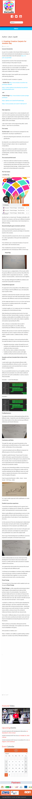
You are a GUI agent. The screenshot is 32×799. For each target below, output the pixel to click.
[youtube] (20, 17)
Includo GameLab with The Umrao (10, 735)
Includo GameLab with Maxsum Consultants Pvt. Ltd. (15, 740)
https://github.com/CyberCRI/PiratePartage (13, 100)
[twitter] (16, 17)
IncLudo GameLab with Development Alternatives (14, 731)
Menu (16, 29)
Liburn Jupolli (5, 694)
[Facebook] (11, 17)
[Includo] (9, 6)
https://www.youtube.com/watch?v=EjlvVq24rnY (14, 103)
